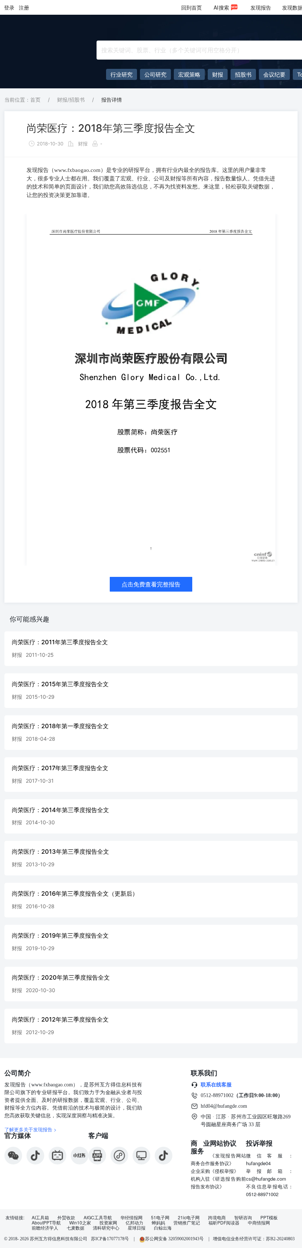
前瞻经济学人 (45, 1227)
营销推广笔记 (186, 1222)
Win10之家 (80, 1222)
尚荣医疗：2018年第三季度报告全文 (111, 128)
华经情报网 (131, 1217)
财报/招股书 (71, 99)
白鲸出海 (163, 1227)
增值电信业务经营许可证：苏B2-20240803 (254, 1238)
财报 (83, 144)
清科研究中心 (106, 1227)
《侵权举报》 (224, 1170)
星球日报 (136, 1227)
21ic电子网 (189, 1217)
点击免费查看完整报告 (151, 584)
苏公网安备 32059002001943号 (175, 1238)
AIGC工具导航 (98, 1217)
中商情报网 (259, 1222)
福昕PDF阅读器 (223, 1222)
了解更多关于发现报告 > (30, 1129)
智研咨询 (243, 1217)
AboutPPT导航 (46, 1222)
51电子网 (160, 1217)
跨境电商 (217, 1217)
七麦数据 (75, 1227)
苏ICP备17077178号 (110, 1238)
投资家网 (108, 1222)
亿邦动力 (134, 1222)
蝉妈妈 (158, 1222)
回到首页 (191, 7)
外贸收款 (66, 1217)
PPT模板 (269, 1217)
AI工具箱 (40, 1217)
